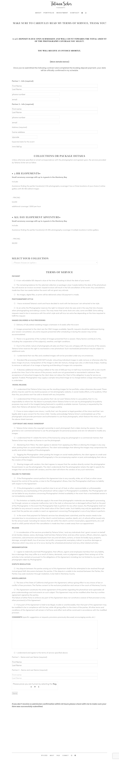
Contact (74, 13)
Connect (65, 755)
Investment (62, 13)
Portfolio (49, 13)
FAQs (58, 755)
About (38, 13)
